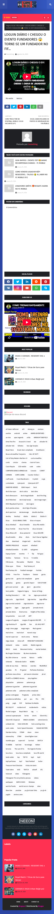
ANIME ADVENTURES (37, 433)
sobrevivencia (43, 720)
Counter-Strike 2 (33, 475)
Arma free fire (10, 442)
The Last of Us (19, 749)
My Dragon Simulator (13, 653)
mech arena (25, 637)
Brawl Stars (10, 450)
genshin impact (29, 583)
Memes (35, 637)
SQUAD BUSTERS (42, 728)
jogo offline (43, 599)
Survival (31, 741)
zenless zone (18, 794)
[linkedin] (27, 281)
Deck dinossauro (11, 496)
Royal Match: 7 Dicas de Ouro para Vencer (29, 368)
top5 (38, 757)
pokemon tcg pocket (13, 687)
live (30, 624)
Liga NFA (23, 624)
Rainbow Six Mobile (32, 703)
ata (35, 442)
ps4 (31, 699)
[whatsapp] (36, 287)
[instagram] (18, 287)
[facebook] (8, 281)
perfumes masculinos (13, 674)
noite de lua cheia (12, 666)
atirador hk (43, 442)
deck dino (34, 491)
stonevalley (10, 736)
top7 (20, 761)
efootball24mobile (12, 550)
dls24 (27, 537)
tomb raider (10, 757)
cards (8, 462)
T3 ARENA (9, 745)
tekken (37, 745)
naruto (23, 657)
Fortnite (38, 570)
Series (26, 716)
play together (32, 678)
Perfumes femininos (37, 670)
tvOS (18, 770)
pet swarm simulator (31, 674)
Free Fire (17, 574)
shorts (34, 716)
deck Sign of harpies (30, 508)
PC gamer (23, 670)
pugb (14, 703)
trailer (40, 761)
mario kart (20, 633)
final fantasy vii (29, 566)
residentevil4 (33, 707)
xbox (39, 786)
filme (38, 562)
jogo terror (40, 604)
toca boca (9, 753)
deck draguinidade (27, 496)
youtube (18, 790)
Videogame (26, 774)
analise (8, 433)
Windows (32, 782)
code (31, 467)
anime (25, 433)
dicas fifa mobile (38, 525)
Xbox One (9, 790)
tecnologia (28, 745)
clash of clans (35, 462)
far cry (26, 558)
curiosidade (10, 483)
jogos (16, 608)
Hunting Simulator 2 (12, 595)
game (37, 579)
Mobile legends (36, 645)
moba (17, 645)
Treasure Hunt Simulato (14, 765)
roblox (44, 707)
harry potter (10, 591)
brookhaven (40, 450)
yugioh (8, 794)
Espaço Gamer (11, 554)
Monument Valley (26, 649)
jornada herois (38, 608)
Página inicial (10, 26)
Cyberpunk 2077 (33, 483)
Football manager (26, 570)
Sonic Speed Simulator (25, 728)
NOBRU (32, 662)
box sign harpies (32, 446)
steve (37, 732)
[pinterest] (46, 281)
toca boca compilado (23, 753)
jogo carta (9, 599)
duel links (37, 541)
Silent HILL (43, 716)
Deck (35, 487)
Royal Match (23, 711)
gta (22, 587)
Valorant (9, 774)
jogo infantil (20, 599)
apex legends (18, 437)
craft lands (9, 479)
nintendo (9, 662)
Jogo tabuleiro (29, 604)
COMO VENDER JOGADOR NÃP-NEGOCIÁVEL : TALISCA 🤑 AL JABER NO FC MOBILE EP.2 (31, 175)
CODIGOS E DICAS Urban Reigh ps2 (29, 379)
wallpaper (9, 782)
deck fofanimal (11, 500)
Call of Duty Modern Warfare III (16, 458)
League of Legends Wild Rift (31, 620)
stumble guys (10, 741)
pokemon (20, 682)
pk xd (43, 674)
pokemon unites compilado (28, 691)
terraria (8, 749)
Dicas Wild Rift (38, 533)
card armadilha (36, 458)
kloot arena (23, 612)
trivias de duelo (31, 765)
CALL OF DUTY (33, 454)
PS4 (37, 699)
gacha (43, 574)
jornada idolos (11, 612)
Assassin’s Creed (25, 442)
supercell (21, 741)
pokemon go (31, 682)
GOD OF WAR (42, 583)
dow (7, 541)
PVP (20, 703)
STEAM (22, 732)
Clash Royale (10, 467)
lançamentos (10, 616)
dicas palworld (25, 533)
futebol (35, 574)
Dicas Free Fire (24, 529)
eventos (22, 554)
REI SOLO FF (10, 707)
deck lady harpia (25, 500)
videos (36, 778)
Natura (32, 657)
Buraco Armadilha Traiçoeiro (16, 454)
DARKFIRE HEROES (12, 487)
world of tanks (11, 786)
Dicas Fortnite (10, 529)
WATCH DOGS (20, 782)
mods (15, 649)
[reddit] (36, 281)
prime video (36, 695)
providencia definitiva (13, 699)
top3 (32, 757)
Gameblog (10, 54)
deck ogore (30, 504)
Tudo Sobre (10, 770)
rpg (32, 711)
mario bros (9, 633)
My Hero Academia (30, 653)
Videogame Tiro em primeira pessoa (18, 778)
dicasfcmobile (10, 537)
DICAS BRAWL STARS (20, 520)
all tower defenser (12, 429)
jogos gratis (26, 608)
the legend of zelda (34, 749)
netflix (40, 657)
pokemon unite (11, 691)
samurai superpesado (13, 716)
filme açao (9, 566)
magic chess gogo (12, 628)
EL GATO (24, 550)
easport (25, 545)
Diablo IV (43, 516)
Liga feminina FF (11, 624)
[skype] (46, 287)
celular (15, 462)
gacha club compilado (24, 579)
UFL (41, 770)
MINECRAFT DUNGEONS (35, 641)
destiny (8, 516)
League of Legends (12, 620)
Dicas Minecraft (11, 533)
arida (28, 437)
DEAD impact (25, 487)
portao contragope (12, 695)
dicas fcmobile (25, 525)
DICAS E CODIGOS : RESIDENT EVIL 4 (30, 356)
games (18, 583)
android (17, 433)
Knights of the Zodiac (38, 612)
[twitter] (18, 281)
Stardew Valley (11, 732)
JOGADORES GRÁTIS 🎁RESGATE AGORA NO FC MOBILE (31, 187)
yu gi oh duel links (31, 790)
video (17, 774)
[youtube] (27, 287)
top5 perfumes (11, 761)
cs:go (43, 479)
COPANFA (9, 475)
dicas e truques (35, 520)
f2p (33, 554)
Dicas (8, 520)
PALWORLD (43, 666)
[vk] (8, 287)
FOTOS (8, 574)
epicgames (34, 550)
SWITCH (40, 741)
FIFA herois (9, 562)
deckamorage (24, 512)
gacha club (9, 579)
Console (33, 471)
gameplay (9, 583)
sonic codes (10, 728)
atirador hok (10, 446)
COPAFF (42, 471)
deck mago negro (40, 500)
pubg (7, 703)
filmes (18, 566)
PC (16, 670)
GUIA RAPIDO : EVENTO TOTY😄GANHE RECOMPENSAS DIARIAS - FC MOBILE (31, 161)
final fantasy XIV (11, 570)
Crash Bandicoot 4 (23, 479)
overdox (33, 666)
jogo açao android (40, 595)
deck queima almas (12, 508)
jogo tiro (8, 608)
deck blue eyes (11, 491)
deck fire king (41, 496)
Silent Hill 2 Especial (13, 720)
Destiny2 (17, 516)
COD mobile (22, 467)
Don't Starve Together (40, 537)
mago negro (25, 628)
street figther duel (31, 736)
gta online (37, 587)
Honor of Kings (37, 591)
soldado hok (10, 724)
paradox (9, 670)
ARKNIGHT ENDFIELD (41, 437)
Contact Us (35, 902)
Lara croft (21, 616)
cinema (23, 462)
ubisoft (34, 770)
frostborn (26, 574)
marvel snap (31, 633)
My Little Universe (12, 657)
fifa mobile (20, 26)
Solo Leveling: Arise (38, 724)
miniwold (9, 645)
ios (30, 595)
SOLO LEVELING (23, 724)
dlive (20, 537)
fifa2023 (30, 562)
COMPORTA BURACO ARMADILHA (16, 471)
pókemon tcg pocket (30, 687)
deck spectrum (11, 512)
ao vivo (8, 437)
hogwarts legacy (23, 591)
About (26, 902)
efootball (34, 545)
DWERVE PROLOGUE (12, 545)
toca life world (39, 753)
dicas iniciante (37, 529)
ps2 (25, 699)
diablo (25, 516)
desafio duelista (37, 512)
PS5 (43, 699)
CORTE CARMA (19, 475)
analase (40, 429)
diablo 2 (34, 516)
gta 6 (28, 587)
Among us (31, 429)
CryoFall (35, 479)
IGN (24, 595)
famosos (17, 558)
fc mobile (35, 558)
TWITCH (26, 770)
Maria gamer (37, 628)
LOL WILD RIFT (40, 624)
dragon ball (26, 541)
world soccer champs (26, 786)
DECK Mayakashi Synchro (14, 504)
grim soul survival (12, 587)
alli (23, 429)
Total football (30, 761)
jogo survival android (13, 604)
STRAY (19, 736)
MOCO (8, 649)
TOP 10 (25, 757)
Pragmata (25, 695)
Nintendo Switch (20, 662)
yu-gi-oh (43, 790)
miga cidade (10, 641)
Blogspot (22, 906)
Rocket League (11, 711)
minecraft (20, 641)
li (44, 620)
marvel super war (12, 637)
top (18, 757)
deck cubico (24, 491)
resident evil (21, 707)
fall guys (40, 554)
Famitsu (8, 558)
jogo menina (32, 599)
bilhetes (20, 446)
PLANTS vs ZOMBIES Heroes (15, 678)
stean (29, 732)
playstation (10, 682)
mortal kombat (41, 649)
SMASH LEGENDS (29, 720)
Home (18, 902)
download (15, 541)
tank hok (18, 745)
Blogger (41, 906)
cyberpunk (21, 483)
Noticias (19, 98)
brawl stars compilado (25, 450)
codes (38, 467)
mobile (25, 645)
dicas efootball (11, 525)
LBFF (30, 616)
